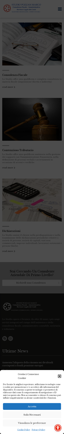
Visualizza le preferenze (32, 423)
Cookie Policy (23, 430)
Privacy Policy (38, 430)
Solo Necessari (32, 414)
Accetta (32, 406)
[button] (59, 376)
